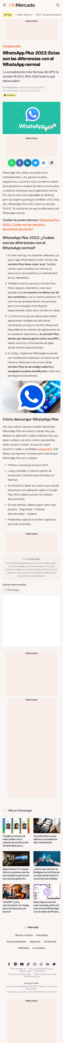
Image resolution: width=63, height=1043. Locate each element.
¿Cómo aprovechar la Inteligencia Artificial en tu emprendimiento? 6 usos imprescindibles (46, 874)
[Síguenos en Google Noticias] (43, 163)
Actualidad (42, 935)
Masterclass (25, 971)
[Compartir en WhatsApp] (12, 163)
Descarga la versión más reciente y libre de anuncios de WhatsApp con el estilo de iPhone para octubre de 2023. (46, 907)
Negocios (35, 941)
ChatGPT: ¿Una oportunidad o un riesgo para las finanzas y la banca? (16, 907)
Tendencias (50, 941)
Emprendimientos (16, 941)
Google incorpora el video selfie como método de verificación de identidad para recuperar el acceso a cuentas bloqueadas (15, 841)
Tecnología (12, 46)
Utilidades (23, 948)
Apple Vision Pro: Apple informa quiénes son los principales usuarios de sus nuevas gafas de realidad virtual (16, 874)
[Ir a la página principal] (22, 5)
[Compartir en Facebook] (20, 163)
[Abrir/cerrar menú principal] (4, 5)
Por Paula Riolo (10, 87)
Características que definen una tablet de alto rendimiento (45, 839)
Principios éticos (32, 976)
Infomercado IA (18, 969)
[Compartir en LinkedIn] (28, 163)
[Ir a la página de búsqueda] (58, 5)
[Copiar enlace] (51, 163)
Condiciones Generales (19, 974)
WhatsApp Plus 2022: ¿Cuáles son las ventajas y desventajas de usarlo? (31, 224)
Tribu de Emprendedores (40, 969)
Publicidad (39, 971)
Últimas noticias (24, 935)
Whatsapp (13, 590)
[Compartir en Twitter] (35, 163)
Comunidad (38, 948)
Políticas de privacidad (45, 974)
